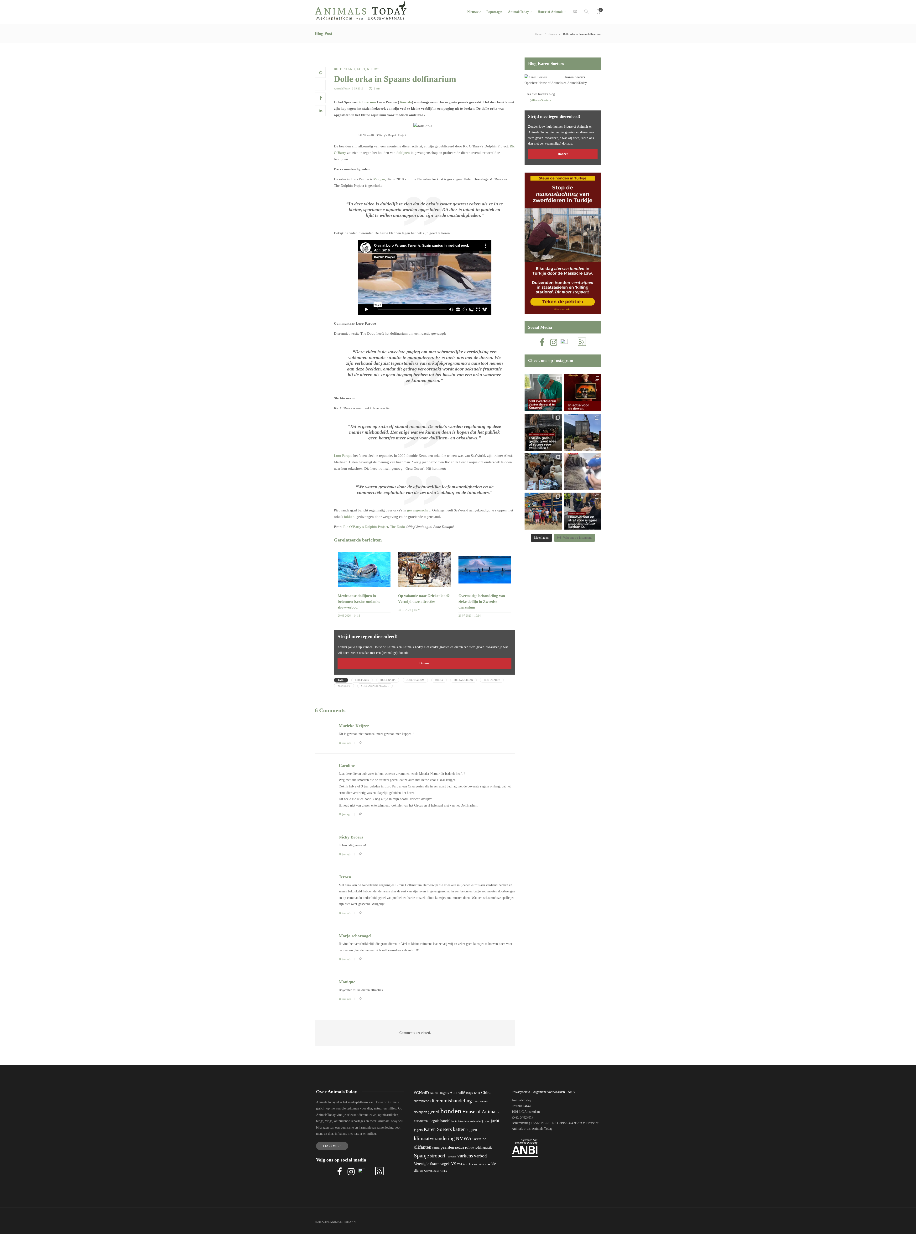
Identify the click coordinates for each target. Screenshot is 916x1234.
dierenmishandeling (451, 1101)
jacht (495, 1120)
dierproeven (480, 1101)
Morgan (379, 179)
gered (433, 1111)
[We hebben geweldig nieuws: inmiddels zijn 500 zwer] (543, 392)
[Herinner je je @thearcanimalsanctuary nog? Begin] (582, 432)
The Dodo (397, 527)
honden (450, 1111)
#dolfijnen (362, 680)
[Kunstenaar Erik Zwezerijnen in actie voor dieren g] (582, 392)
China (486, 1092)
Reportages (494, 12)
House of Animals (550, 12)
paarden (447, 1147)
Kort (361, 69)
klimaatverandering (434, 1138)
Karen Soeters (575, 77)
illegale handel (439, 1121)
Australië (457, 1092)
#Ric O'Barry (492, 680)
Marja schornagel (355, 935)
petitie (459, 1147)
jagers (418, 1130)
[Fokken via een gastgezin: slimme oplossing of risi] (543, 432)
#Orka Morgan (463, 680)
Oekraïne (479, 1139)
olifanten (422, 1147)
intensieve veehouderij (470, 1121)
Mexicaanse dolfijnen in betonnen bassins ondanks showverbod (359, 601)
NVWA (464, 1138)
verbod (480, 1155)
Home (538, 33)
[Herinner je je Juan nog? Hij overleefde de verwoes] (582, 471)
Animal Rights (439, 1093)
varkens (465, 1155)
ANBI (572, 1092)
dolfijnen (403, 153)
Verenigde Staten (426, 1164)
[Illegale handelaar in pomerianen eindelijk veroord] (582, 511)
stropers (452, 1156)
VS (453, 1163)
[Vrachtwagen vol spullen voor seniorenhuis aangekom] (543, 511)
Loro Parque (343, 456)
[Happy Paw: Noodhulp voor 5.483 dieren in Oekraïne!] (543, 471)
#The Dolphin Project (375, 685)
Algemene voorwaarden (549, 1092)
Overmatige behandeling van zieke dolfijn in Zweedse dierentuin (481, 601)
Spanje (421, 1155)
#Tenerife (344, 685)
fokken (349, 517)
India (454, 1121)
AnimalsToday (342, 88)
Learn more (332, 1146)
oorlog (436, 1147)
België (469, 1093)
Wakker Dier (465, 1164)
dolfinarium (367, 102)
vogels (445, 1164)
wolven (428, 1170)
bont (477, 1093)
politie (469, 1147)
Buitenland (344, 69)
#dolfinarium (415, 680)
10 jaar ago (345, 742)
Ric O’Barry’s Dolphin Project (365, 527)
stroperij (438, 1156)
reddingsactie (483, 1147)
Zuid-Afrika (440, 1170)
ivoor (487, 1121)
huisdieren (421, 1121)
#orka (439, 680)
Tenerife (405, 102)
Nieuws (472, 12)
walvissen (480, 1164)
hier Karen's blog (543, 94)
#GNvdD (421, 1092)
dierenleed (421, 1101)
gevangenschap (418, 510)
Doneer (424, 663)
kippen (472, 1130)
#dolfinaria (388, 680)
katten (459, 1129)
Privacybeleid (521, 1092)
